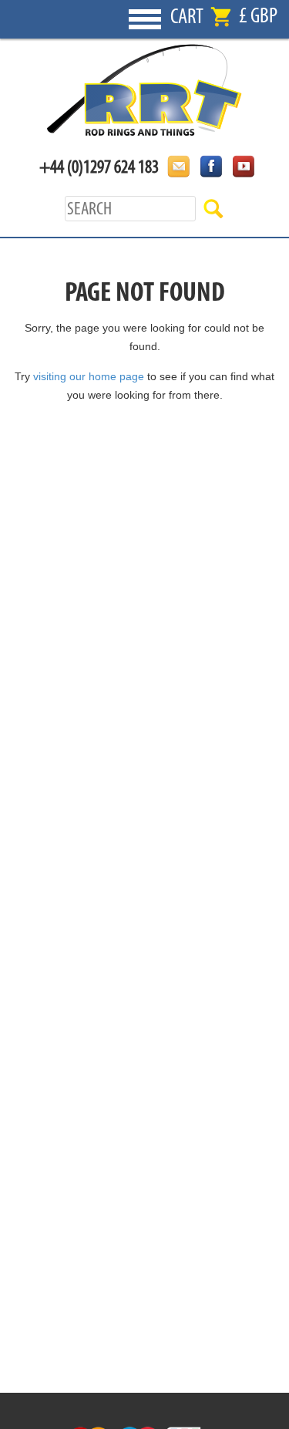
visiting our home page (88, 376)
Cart (186, 17)
